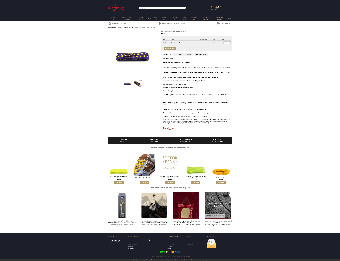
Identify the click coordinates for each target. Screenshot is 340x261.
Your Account (131, 240)
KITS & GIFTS (184, 18)
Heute (169, 248)
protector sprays (176, 116)
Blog (149, 240)
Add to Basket (169, 48)
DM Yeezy (208, 77)
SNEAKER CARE (112, 18)
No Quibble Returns (154, 140)
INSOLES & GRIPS (165, 18)
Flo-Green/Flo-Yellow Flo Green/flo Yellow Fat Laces (195, 177)
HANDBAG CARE (175, 18)
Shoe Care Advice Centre (216, 140)
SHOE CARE (155, 18)
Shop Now (119, 182)
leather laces (182, 84)
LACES (149, 18)
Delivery (189, 54)
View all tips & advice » (114, 230)
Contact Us (131, 248)
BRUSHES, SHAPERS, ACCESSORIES (126, 18)
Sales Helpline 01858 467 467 (185, 140)
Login (211, 9)
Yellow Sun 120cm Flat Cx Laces (144, 178)
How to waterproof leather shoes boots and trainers (218, 222)
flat (181, 81)
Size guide (179, 54)
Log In (188, 240)
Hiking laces (172, 91)
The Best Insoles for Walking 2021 (122, 221)
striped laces (200, 77)
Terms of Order (167, 256)
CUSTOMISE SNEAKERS (206, 18)
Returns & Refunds (133, 244)
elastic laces (175, 81)
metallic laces (191, 77)
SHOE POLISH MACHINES (219, 18)
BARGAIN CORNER (141, 18)
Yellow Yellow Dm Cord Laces (221, 178)
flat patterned (187, 81)
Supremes (215, 77)
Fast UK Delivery (124, 140)
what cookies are (155, 260)
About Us (130, 246)
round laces (189, 87)
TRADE (229, 18)
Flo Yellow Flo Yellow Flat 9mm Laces (119, 177)
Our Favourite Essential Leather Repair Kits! (154, 221)
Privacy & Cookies (176, 256)
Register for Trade (192, 242)
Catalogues (190, 244)
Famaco (170, 242)
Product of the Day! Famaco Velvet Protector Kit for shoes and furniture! (186, 222)
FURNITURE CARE (194, 18)
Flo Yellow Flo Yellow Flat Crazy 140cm (169, 177)
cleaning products (202, 109)
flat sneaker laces (180, 77)
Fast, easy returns (201, 54)
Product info (167, 54)
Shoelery (170, 246)
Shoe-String (171, 244)
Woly (169, 240)
